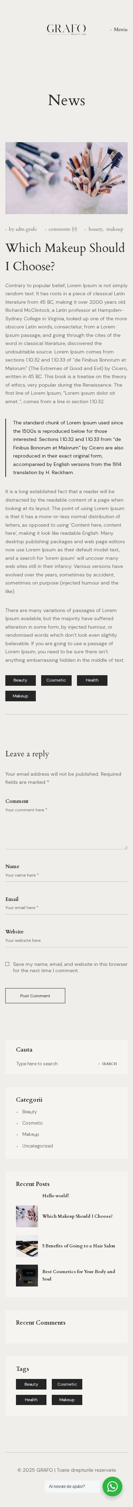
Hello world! (55, 1196)
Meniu (121, 29)
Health (31, 1400)
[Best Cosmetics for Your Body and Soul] (27, 1276)
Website (14, 932)
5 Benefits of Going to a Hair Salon (78, 1246)
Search (109, 1063)
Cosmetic (32, 1123)
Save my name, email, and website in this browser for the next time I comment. (70, 967)
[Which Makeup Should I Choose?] (27, 1216)
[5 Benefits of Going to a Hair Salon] (27, 1246)
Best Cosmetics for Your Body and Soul (78, 1275)
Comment (16, 802)
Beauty (29, 1112)
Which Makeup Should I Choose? (77, 1216)
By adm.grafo (23, 229)
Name (12, 867)
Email (11, 899)
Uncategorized (37, 1146)
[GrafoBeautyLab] (66, 30)
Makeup (30, 1134)
